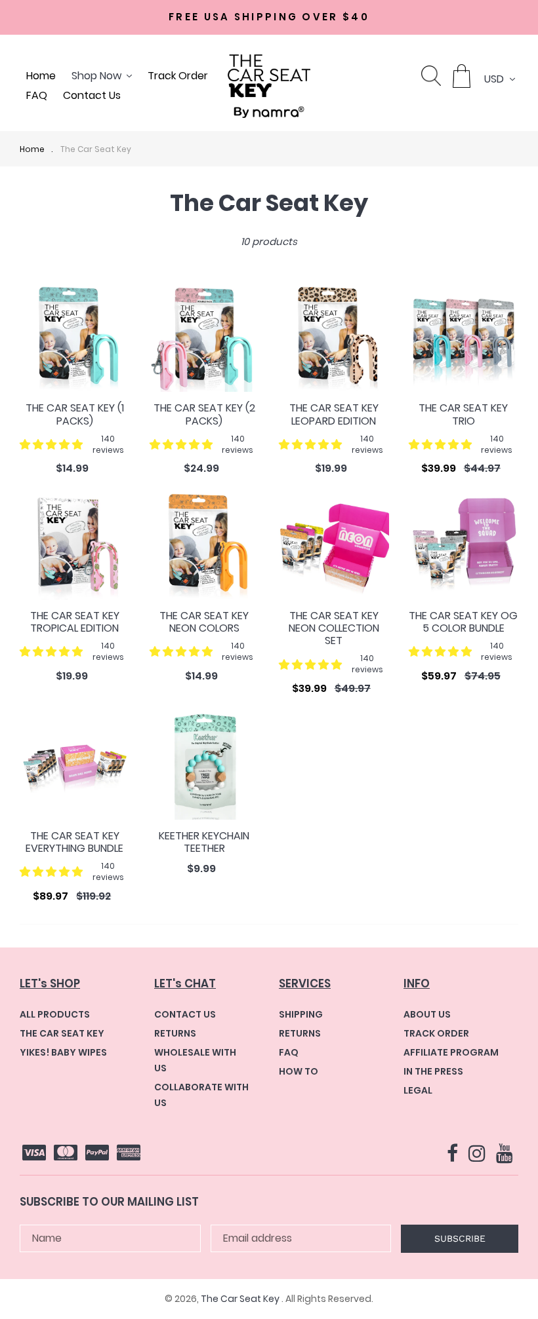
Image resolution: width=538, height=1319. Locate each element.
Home (32, 149)
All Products (55, 1014)
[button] (51, 444)
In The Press (433, 1071)
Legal (418, 1090)
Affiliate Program (451, 1052)
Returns (175, 1033)
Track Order (436, 1033)
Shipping (301, 1014)
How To (298, 1071)
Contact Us (185, 1014)
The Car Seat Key (95, 149)
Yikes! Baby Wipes (63, 1052)
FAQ (289, 1052)
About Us (427, 1014)
